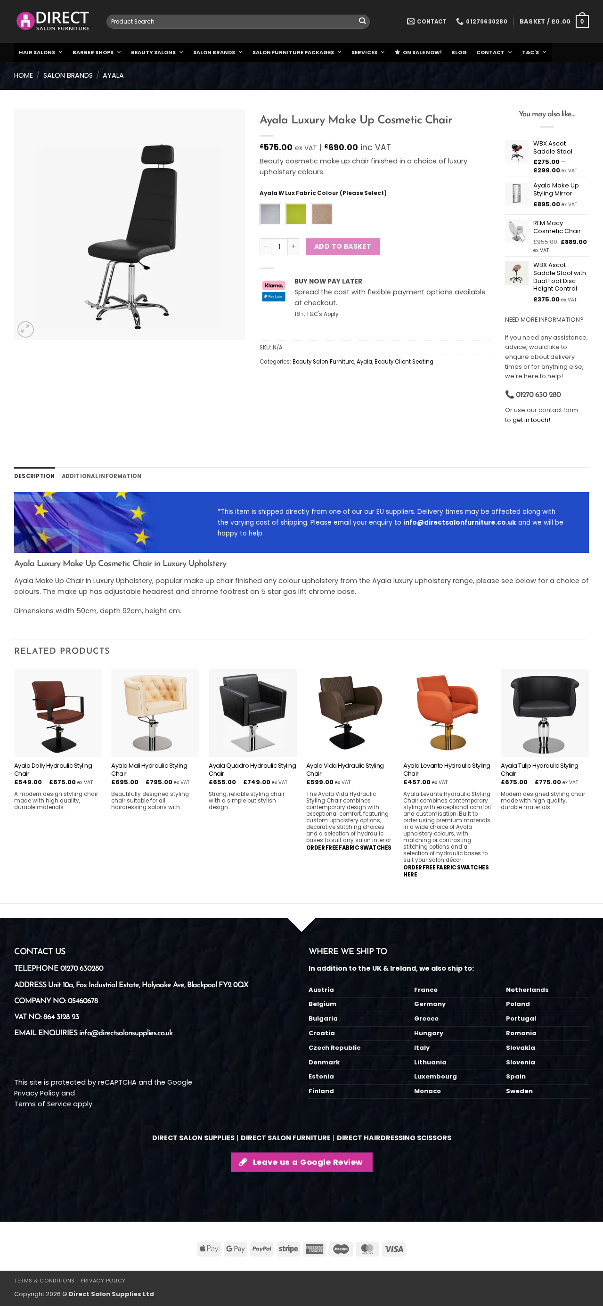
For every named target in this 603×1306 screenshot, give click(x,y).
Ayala (113, 75)
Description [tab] (34, 476)
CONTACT (490, 52)
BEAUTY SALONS (153, 52)
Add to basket (342, 246)
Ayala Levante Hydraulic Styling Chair (446, 770)
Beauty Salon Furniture (323, 361)
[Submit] (362, 22)
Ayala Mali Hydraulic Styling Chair (149, 770)
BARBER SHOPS (93, 52)
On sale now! (422, 52)
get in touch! (531, 419)
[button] (554, 22)
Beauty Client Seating (404, 361)
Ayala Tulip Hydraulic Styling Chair (540, 770)
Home (23, 75)
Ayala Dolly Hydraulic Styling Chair (53, 770)
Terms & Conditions (44, 1280)
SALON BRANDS (214, 52)
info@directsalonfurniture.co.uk (459, 522)
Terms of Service (42, 1104)
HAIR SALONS (37, 52)
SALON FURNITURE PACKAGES (293, 52)
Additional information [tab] (102, 476)
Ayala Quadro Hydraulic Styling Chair (252, 770)
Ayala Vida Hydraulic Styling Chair (345, 770)
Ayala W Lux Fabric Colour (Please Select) (323, 193)
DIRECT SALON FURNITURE (286, 1138)
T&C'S (530, 52)
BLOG (459, 52)
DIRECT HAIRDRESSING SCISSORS (394, 1138)
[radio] (270, 214)
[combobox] (238, 22)
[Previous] (15, 785)
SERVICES (364, 52)
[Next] (588, 785)
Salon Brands (68, 75)
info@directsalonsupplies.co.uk (125, 1033)
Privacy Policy (36, 1093)
